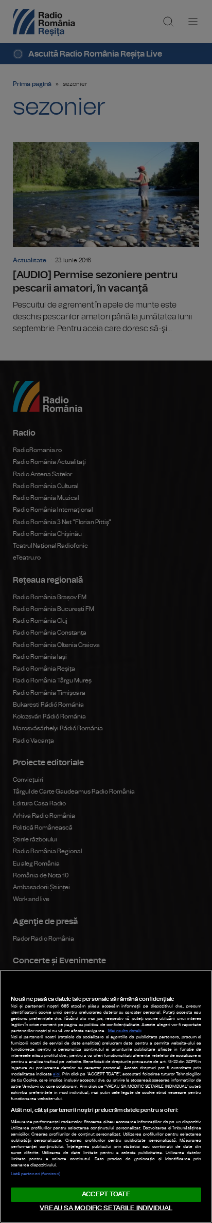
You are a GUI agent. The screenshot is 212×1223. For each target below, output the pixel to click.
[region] (106, 1096)
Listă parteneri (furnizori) (35, 1174)
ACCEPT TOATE (106, 1194)
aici (56, 1074)
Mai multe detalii (125, 1031)
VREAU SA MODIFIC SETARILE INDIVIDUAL (106, 1208)
